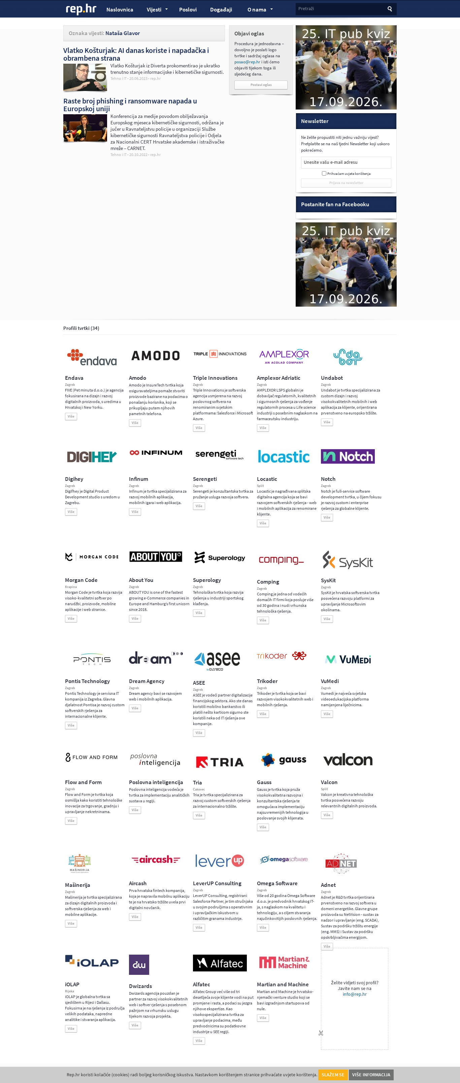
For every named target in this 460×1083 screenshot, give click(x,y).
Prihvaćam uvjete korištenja (349, 173)
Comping (268, 582)
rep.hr (81, 10)
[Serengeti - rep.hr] (220, 460)
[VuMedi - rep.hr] (348, 666)
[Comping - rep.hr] (282, 569)
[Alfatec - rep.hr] (220, 970)
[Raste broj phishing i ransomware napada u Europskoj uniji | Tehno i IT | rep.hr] (85, 139)
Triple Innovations (215, 378)
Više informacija (371, 1075)
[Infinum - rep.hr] (156, 455)
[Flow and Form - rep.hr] (92, 761)
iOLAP (72, 984)
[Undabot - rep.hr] (348, 364)
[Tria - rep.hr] (220, 770)
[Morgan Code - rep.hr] (92, 561)
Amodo (137, 378)
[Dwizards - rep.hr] (139, 973)
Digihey (74, 479)
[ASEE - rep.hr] (218, 670)
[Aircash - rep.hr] (156, 864)
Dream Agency (146, 681)
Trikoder (267, 681)
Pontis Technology (87, 681)
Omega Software (277, 883)
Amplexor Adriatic (278, 378)
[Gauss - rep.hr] (284, 766)
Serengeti (205, 479)
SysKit (328, 580)
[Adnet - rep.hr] (341, 872)
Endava (74, 378)
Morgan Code (81, 580)
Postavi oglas (261, 84)
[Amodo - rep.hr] (156, 362)
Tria (197, 782)
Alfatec (201, 984)
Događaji (221, 9)
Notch (328, 479)
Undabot (332, 378)
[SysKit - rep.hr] (348, 567)
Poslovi (188, 9)
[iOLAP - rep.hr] (92, 965)
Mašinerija (77, 885)
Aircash (137, 883)
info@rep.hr (355, 994)
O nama (253, 10)
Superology (207, 580)
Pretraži (306, 8)
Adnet (328, 885)
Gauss (264, 782)
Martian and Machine (283, 984)
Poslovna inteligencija (156, 782)
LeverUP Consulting (217, 883)
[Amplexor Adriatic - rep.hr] (284, 363)
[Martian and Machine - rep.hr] (284, 968)
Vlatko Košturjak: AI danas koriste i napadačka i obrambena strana (136, 54)
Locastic (267, 479)
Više (71, 416)
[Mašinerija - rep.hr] (79, 872)
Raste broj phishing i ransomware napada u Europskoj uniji (130, 105)
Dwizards (140, 986)
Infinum (138, 479)
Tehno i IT (118, 78)
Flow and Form (83, 782)
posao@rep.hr (247, 62)
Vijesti (150, 10)
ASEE (199, 683)
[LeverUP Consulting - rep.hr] (220, 866)
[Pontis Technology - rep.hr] (92, 666)
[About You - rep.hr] (156, 561)
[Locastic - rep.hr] (284, 462)
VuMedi (330, 681)
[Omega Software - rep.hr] (284, 864)
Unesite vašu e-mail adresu (331, 162)
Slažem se (333, 1075)
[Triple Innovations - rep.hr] (220, 358)
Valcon (329, 782)
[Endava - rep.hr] (92, 365)
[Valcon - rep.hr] (348, 765)
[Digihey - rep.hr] (92, 463)
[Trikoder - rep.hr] (281, 658)
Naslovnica (119, 9)
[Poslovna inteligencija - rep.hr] (156, 766)
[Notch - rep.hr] (348, 462)
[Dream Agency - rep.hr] (156, 662)
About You (141, 580)
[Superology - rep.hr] (220, 562)
